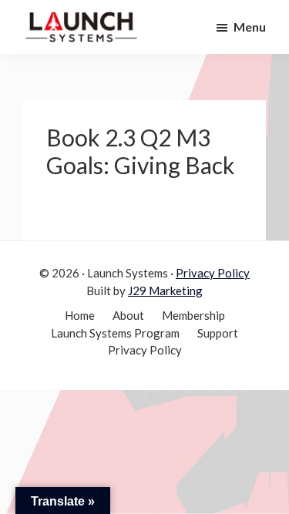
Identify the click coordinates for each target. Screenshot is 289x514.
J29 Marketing (165, 290)
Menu (250, 26)
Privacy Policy (213, 273)
